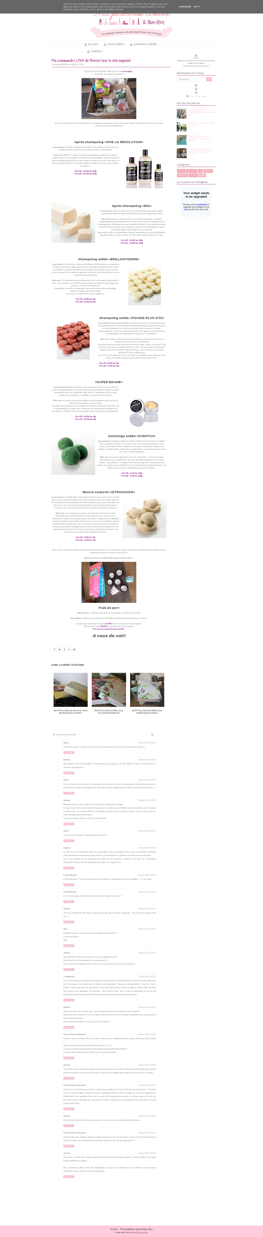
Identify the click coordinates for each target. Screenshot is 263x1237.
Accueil (93, 44)
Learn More (185, 7)
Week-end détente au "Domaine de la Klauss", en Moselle (199, 138)
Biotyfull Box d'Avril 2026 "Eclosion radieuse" (109, 712)
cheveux (208, 171)
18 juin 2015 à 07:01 (147, 742)
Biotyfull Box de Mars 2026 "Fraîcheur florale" (147, 712)
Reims (202, 175)
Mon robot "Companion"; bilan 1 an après (201, 124)
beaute (181, 171)
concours (182, 175)
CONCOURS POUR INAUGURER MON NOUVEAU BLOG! (201, 112)
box (200, 171)
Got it (197, 7)
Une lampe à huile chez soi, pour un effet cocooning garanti (200, 151)
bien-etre (191, 171)
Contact (97, 51)
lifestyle (193, 175)
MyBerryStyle (142, 1232)
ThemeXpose (210, 1235)
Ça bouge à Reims (145, 44)
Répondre (69, 753)
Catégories (115, 44)
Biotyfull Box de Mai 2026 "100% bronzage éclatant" (70, 712)
